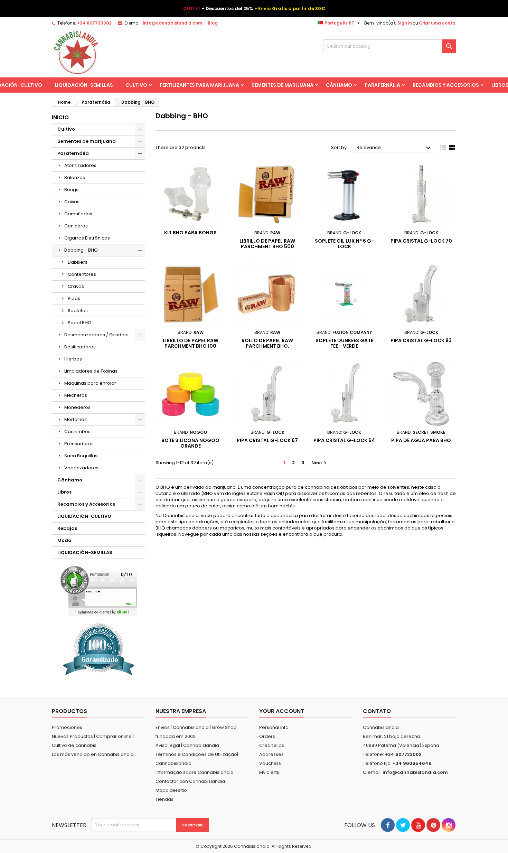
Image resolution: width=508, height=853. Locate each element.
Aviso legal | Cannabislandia (187, 745)
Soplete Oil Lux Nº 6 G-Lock (344, 243)
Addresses (271, 754)
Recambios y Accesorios (446, 85)
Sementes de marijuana (282, 85)
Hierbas (73, 359)
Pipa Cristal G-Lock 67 (267, 440)
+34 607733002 (94, 23)
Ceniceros (76, 226)
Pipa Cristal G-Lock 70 (421, 240)
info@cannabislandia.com (172, 23)
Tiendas (164, 799)
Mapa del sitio (171, 790)
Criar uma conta (437, 23)
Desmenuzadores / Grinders (96, 334)
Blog (213, 23)
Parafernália (382, 85)
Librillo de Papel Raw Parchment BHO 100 (190, 343)
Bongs (71, 189)
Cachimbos (77, 431)
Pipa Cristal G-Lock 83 (421, 340)
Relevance (394, 148)
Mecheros (75, 395)
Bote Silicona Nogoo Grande (190, 443)
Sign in (404, 23)
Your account (281, 711)
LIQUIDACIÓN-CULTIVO (84, 516)
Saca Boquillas (80, 455)
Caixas (71, 201)
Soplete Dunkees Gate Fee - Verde (344, 343)
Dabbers (77, 262)
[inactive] (98, 591)
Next (319, 462)
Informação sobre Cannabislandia (195, 772)
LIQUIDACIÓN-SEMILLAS (84, 85)
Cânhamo (339, 85)
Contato (377, 711)
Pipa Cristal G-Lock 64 (344, 440)
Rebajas (67, 528)
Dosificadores (80, 347)
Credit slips (271, 745)
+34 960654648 (412, 763)
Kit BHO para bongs (190, 232)
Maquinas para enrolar (90, 383)
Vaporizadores (81, 468)
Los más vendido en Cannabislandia (93, 754)
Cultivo (136, 85)
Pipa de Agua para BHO (421, 440)
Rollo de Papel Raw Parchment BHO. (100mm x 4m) (267, 346)
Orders (267, 736)
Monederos (77, 407)
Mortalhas (75, 419)
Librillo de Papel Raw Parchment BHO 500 (267, 243)
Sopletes (78, 310)
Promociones (67, 727)
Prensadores (79, 443)
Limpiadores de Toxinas (90, 371)
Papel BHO (80, 322)
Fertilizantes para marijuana (199, 85)
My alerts (269, 772)
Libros (64, 492)
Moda (64, 540)
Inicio (60, 117)
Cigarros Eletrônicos (87, 238)
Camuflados (78, 213)
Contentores (82, 274)
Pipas (74, 298)
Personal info (274, 727)
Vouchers (270, 763)
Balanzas (74, 177)
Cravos (76, 286)
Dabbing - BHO (81, 250)
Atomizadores (80, 165)
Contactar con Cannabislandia (190, 781)
